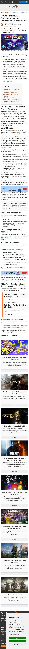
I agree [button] (17, 638)
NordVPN (15, 137)
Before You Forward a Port (11, 92)
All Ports (3, 633)
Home (2, 12)
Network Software (5, 629)
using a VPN (14, 130)
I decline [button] (17, 641)
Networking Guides (5, 622)
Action (2, 30)
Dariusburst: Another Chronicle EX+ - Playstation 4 (15, 325)
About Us (3, 640)
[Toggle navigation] (26, 6)
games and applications (21, 332)
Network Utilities (5, 237)
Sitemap (3, 625)
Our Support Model (5, 620)
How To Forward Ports (10, 98)
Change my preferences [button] (17, 644)
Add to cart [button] (23, 2)
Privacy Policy (4, 642)
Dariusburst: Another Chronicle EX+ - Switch (14, 327)
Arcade (24, 29)
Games (7, 12)
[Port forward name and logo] (7, 1)
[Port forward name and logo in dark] (9, 6)
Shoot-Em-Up (10, 30)
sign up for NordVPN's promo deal (17, 267)
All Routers (3, 631)
